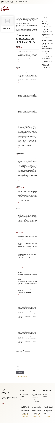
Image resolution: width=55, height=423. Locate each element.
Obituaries (42, 7)
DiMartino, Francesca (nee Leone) (47, 41)
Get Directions (25, 416)
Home (11, 7)
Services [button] (34, 7)
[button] (10, 9)
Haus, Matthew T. (46, 27)
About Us (16, 7)
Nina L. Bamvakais (46, 51)
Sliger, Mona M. (45, 39)
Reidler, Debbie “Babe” (47, 48)
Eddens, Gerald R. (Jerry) (46, 59)
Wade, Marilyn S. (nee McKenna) (47, 32)
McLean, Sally (45, 29)
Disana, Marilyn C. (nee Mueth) (47, 35)
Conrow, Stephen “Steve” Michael (46, 65)
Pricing (21, 7)
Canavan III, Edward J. (47, 56)
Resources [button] (27, 7)
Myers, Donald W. (46, 67)
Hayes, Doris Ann (46, 37)
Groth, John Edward (46, 53)
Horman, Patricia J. (46, 50)
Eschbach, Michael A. (47, 55)
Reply (18, 61)
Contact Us (48, 7)
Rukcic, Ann (44, 46)
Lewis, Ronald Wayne (47, 26)
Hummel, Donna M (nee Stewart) (47, 44)
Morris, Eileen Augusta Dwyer (47, 62)
